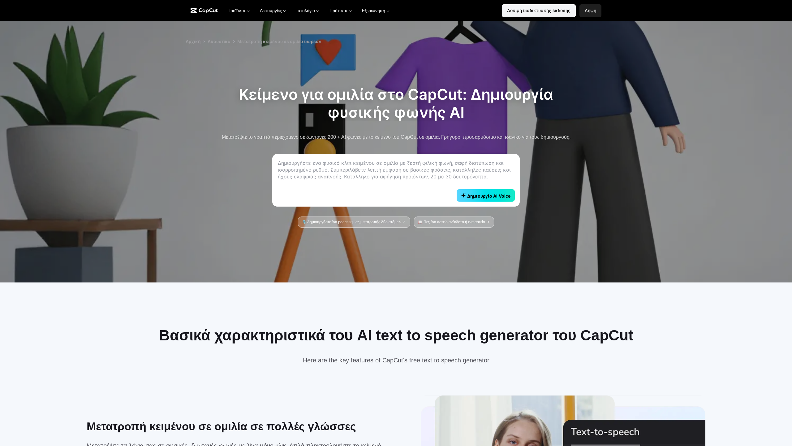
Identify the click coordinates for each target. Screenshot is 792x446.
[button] (590, 10)
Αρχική (193, 41)
